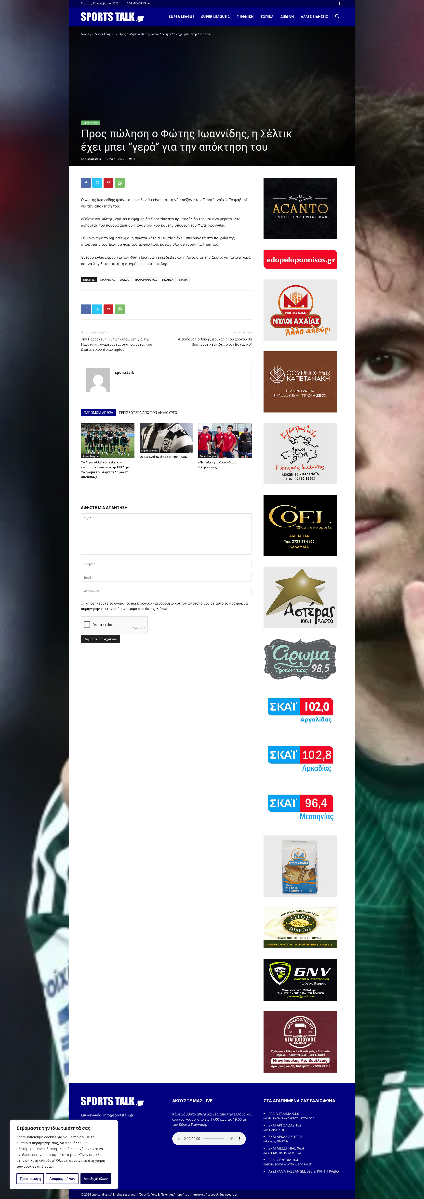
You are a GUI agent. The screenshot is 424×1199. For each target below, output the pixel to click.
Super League (104, 34)
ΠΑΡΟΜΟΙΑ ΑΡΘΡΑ (98, 413)
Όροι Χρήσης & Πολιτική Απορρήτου (164, 1194)
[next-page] (92, 487)
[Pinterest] (108, 183)
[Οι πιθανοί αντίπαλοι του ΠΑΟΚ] (166, 438)
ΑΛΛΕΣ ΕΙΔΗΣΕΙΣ (314, 16)
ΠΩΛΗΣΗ (167, 279)
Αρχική (86, 34)
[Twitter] (97, 183)
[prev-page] (84, 487)
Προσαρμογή (30, 1178)
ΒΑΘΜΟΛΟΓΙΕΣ (136, 3)
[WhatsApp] (120, 183)
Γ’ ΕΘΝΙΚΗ (245, 16)
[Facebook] (339, 3)
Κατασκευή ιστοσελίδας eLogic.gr (215, 1194)
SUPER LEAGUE (181, 16)
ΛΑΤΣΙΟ (125, 279)
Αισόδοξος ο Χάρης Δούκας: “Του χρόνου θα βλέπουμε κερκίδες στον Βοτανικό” (215, 342)
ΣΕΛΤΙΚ (183, 279)
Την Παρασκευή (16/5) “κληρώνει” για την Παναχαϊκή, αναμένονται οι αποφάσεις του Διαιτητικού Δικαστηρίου (116, 344)
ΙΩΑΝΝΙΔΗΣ (107, 279)
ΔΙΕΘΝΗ (287, 16)
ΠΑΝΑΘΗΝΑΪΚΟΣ (146, 279)
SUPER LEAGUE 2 (215, 16)
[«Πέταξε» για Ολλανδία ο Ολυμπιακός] (225, 440)
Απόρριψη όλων (62, 1178)
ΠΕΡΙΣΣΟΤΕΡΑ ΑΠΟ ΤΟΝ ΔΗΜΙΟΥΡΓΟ (148, 413)
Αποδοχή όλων (96, 1178)
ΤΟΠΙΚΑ (267, 16)
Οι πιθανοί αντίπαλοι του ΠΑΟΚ (163, 457)
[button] (337, 17)
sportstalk (94, 159)
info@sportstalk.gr (118, 1115)
